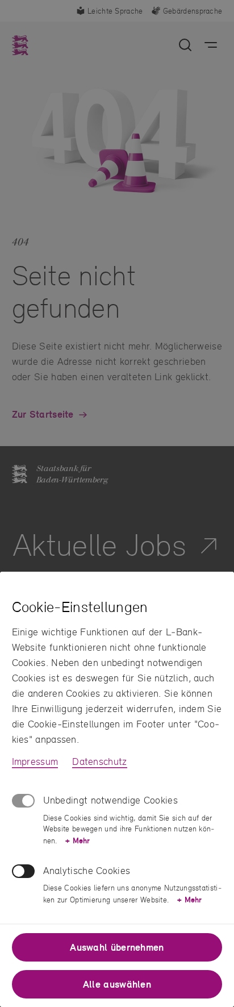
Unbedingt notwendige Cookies (110, 800)
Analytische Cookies (87, 870)
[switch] (23, 871)
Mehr (77, 840)
